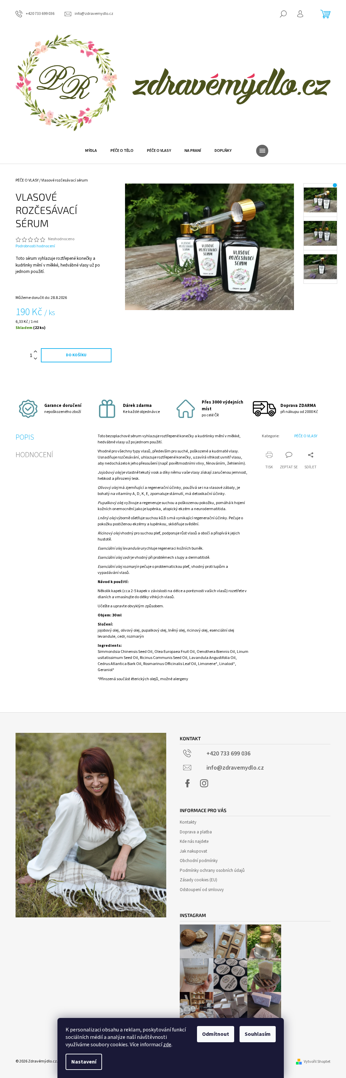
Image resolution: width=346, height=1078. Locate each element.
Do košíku (76, 355)
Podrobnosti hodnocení (35, 246)
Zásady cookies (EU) (198, 880)
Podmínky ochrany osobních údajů (212, 870)
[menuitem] (91, 151)
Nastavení (83, 1062)
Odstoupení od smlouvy (202, 890)
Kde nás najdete (194, 841)
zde (167, 1044)
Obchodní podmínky (199, 861)
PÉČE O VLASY (305, 436)
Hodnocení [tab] (34, 455)
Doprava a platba (196, 832)
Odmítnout (215, 1034)
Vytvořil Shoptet (317, 1062)
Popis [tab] (25, 437)
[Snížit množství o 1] (35, 358)
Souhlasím (258, 1034)
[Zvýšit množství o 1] (35, 351)
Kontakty (188, 822)
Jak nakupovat (193, 851)
